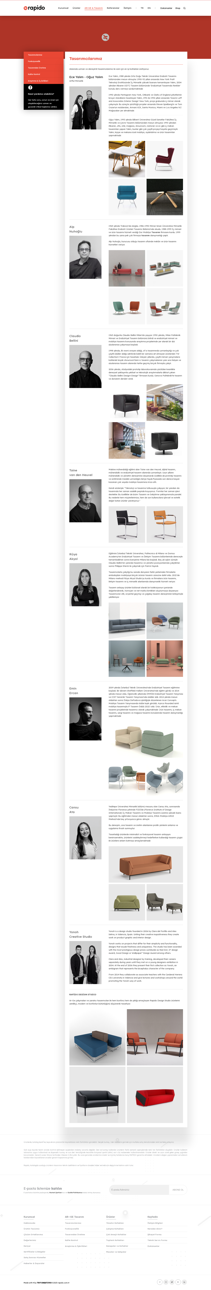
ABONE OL (178, 1190)
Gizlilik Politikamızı (75, 1193)
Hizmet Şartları (55, 1193)
